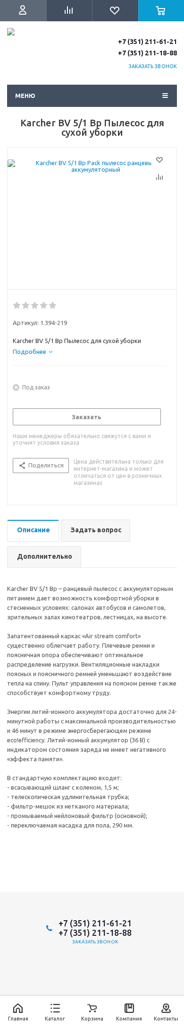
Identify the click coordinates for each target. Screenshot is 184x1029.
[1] (17, 305)
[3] (35, 305)
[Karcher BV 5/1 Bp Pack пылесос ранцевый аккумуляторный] (92, 220)
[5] (53, 305)
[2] (26, 305)
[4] (44, 305)
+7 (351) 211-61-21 (147, 41)
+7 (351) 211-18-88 (147, 53)
